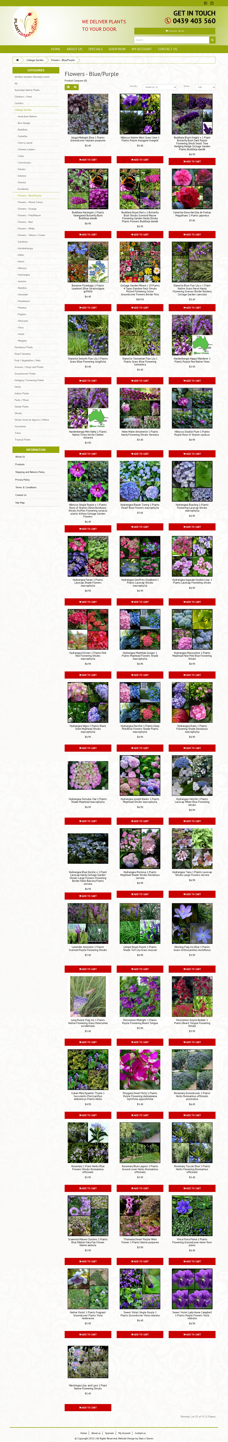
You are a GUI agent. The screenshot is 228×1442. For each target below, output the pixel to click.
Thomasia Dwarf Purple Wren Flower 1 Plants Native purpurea (140, 1241)
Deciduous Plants (24, 347)
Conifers (19, 103)
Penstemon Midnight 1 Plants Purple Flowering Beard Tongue (140, 1021)
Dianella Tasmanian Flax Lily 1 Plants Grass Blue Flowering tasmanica (140, 361)
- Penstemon (22, 301)
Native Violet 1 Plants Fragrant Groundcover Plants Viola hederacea (88, 1315)
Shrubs (18, 413)
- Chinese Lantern (25, 149)
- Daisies (20, 169)
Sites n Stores (146, 1438)
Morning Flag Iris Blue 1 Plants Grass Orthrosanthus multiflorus (192, 948)
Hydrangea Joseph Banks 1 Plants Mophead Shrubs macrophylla (140, 800)
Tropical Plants (22, 439)
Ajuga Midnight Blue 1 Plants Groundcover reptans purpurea (87, 139)
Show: (187, 86)
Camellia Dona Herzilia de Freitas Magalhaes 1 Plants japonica (192, 214)
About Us (20, 456)
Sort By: (133, 86)
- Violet (19, 334)
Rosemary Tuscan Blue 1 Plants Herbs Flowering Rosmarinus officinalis (192, 1169)
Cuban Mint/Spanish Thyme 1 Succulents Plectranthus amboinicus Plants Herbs (88, 1096)
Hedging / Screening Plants (29, 380)
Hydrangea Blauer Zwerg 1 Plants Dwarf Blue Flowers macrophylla (140, 506)
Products (20, 464)
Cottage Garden (35, 60)
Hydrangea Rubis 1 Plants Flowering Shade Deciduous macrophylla (192, 728)
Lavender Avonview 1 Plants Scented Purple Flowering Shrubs (88, 948)
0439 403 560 (194, 20)
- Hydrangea (22, 274)
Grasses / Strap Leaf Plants (29, 367)
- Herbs (19, 261)
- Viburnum (21, 320)
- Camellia (21, 136)
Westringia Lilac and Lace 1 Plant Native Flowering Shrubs (88, 1387)
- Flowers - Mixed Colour (29, 202)
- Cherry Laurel (23, 142)
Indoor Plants (22, 393)
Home (56, 49)
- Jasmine (20, 281)
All (16, 83)
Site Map (20, 502)
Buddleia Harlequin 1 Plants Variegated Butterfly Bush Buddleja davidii (88, 215)
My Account (142, 49)
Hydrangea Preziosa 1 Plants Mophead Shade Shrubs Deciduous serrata (140, 875)
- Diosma (20, 182)
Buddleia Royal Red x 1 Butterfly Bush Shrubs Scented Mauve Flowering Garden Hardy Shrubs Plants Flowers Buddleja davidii (140, 217)
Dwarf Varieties (23, 353)
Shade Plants (21, 406)
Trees (18, 433)
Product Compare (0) (76, 80)
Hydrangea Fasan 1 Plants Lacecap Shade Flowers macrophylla (88, 582)
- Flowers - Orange (26, 208)
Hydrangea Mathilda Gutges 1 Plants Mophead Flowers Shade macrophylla (140, 655)
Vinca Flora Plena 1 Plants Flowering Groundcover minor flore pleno (192, 1242)
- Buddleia (21, 129)
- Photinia (20, 307)
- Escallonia (21, 189)
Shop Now (117, 49)
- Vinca (19, 327)
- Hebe (19, 254)
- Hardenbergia (24, 248)
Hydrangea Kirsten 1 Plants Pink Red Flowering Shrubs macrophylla (87, 655)
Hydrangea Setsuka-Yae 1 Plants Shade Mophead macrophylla (88, 800)
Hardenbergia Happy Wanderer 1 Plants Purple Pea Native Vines (192, 360)
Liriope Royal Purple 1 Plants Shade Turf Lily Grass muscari (140, 948)
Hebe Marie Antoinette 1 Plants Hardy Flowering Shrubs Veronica (140, 433)
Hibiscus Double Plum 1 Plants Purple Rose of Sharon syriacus (192, 433)
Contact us (167, 49)
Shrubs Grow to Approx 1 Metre (32, 419)
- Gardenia (21, 241)
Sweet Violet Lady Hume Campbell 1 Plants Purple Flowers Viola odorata (192, 1315)
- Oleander (21, 294)
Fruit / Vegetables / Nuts (28, 360)
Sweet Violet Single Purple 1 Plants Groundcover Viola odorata (140, 1314)
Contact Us (21, 495)
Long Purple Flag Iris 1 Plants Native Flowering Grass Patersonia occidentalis (88, 1023)
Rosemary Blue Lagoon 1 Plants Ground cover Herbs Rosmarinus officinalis (140, 1169)
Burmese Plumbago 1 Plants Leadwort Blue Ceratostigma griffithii (88, 288)
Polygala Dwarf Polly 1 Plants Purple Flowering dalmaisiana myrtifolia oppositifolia (140, 1096)
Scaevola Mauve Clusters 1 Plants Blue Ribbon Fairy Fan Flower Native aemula (88, 1242)
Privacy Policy (22, 479)
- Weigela (21, 340)
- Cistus (19, 156)
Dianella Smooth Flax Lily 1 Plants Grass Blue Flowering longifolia (88, 360)
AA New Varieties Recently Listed (32, 76)
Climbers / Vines (23, 96)
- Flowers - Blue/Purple (28, 195)
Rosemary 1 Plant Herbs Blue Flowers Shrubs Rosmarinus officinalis (88, 1169)
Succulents (20, 426)
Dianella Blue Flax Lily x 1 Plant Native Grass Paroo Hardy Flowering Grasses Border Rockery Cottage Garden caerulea (192, 290)
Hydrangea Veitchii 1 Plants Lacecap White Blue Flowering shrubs (192, 802)
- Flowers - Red (24, 222)
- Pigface (20, 314)
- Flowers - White (25, 228)
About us (74, 49)
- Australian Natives (26, 116)
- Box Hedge (22, 123)
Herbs (18, 386)
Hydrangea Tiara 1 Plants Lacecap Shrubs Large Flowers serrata (192, 873)
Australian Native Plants (27, 90)
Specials (95, 49)
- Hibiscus (21, 268)
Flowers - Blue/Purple (63, 60)
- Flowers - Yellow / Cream (30, 235)
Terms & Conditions (26, 487)
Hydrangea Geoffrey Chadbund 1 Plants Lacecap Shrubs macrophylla (140, 582)
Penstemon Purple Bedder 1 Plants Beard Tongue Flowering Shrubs (192, 1023)
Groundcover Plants (25, 373)
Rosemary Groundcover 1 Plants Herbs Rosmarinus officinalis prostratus (192, 1096)
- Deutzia (20, 175)
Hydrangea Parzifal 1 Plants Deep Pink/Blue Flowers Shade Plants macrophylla (140, 728)
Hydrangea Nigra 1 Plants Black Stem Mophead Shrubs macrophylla (88, 728)
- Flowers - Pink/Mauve (28, 215)
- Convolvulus (23, 162)
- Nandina (21, 287)
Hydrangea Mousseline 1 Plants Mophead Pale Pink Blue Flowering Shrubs (192, 655)
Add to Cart (89, 159)
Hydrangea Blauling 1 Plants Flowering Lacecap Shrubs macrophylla (192, 507)
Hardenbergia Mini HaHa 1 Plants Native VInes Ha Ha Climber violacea (88, 434)
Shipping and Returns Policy (30, 472)
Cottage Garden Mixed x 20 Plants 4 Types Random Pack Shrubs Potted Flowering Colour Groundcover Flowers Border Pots (140, 290)
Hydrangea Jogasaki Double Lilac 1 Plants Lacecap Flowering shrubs (192, 581)
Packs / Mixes (22, 400)
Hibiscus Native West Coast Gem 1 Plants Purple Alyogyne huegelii (140, 139)
